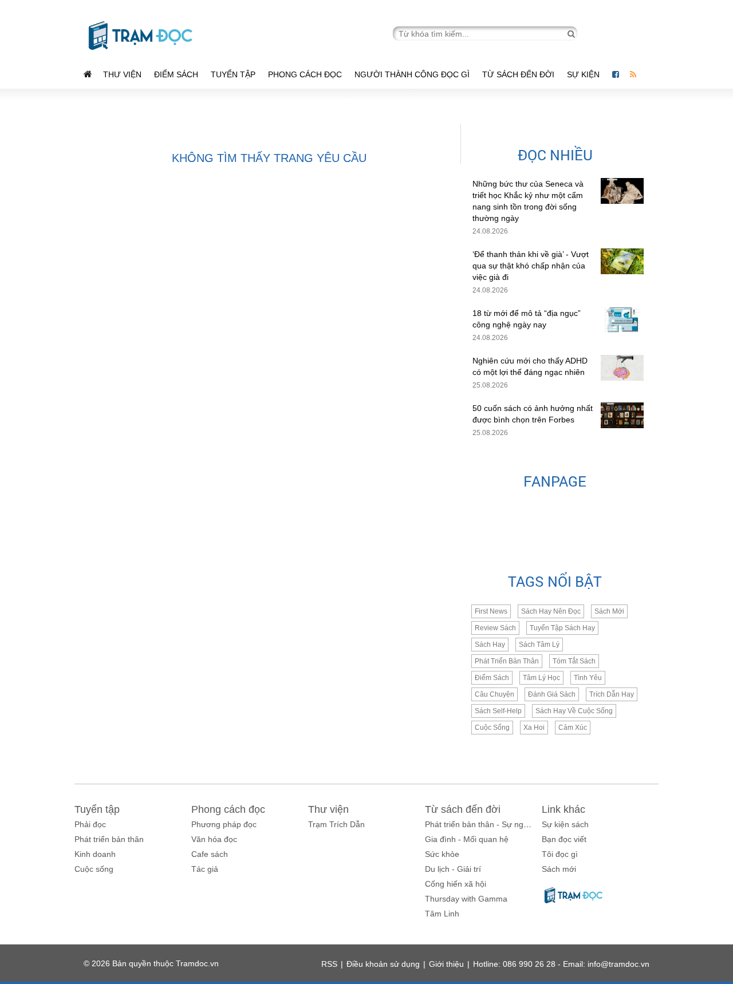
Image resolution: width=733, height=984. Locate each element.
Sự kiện (584, 74)
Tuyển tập (233, 74)
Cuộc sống (93, 869)
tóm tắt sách (574, 661)
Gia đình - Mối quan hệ (467, 839)
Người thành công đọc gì (412, 74)
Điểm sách (176, 74)
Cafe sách (209, 854)
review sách (495, 628)
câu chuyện (494, 694)
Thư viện (122, 74)
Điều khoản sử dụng (383, 964)
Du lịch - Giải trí (453, 869)
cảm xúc (572, 728)
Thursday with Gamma (466, 898)
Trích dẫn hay (611, 694)
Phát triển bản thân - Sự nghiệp (482, 824)
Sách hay (490, 645)
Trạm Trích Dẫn (336, 824)
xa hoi (534, 728)
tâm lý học (541, 678)
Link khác (563, 809)
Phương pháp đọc (224, 824)
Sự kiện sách (565, 824)
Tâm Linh (442, 913)
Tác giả (204, 869)
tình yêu (588, 678)
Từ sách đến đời (518, 74)
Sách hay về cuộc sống (574, 711)
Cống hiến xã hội (455, 883)
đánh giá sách (552, 694)
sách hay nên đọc (551, 611)
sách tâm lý (539, 645)
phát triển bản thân (507, 661)
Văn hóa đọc (214, 839)
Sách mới (609, 611)
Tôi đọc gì (560, 854)
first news (491, 611)
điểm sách (492, 678)
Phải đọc (90, 824)
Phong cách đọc (305, 74)
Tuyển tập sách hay (562, 628)
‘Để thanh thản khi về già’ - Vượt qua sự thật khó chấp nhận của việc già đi (530, 266)
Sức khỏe (442, 854)
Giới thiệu (446, 964)
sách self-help (498, 711)
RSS (329, 964)
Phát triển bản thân (109, 839)
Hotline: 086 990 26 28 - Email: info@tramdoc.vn (561, 964)
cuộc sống (492, 728)
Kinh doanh (95, 854)
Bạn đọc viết (564, 839)
